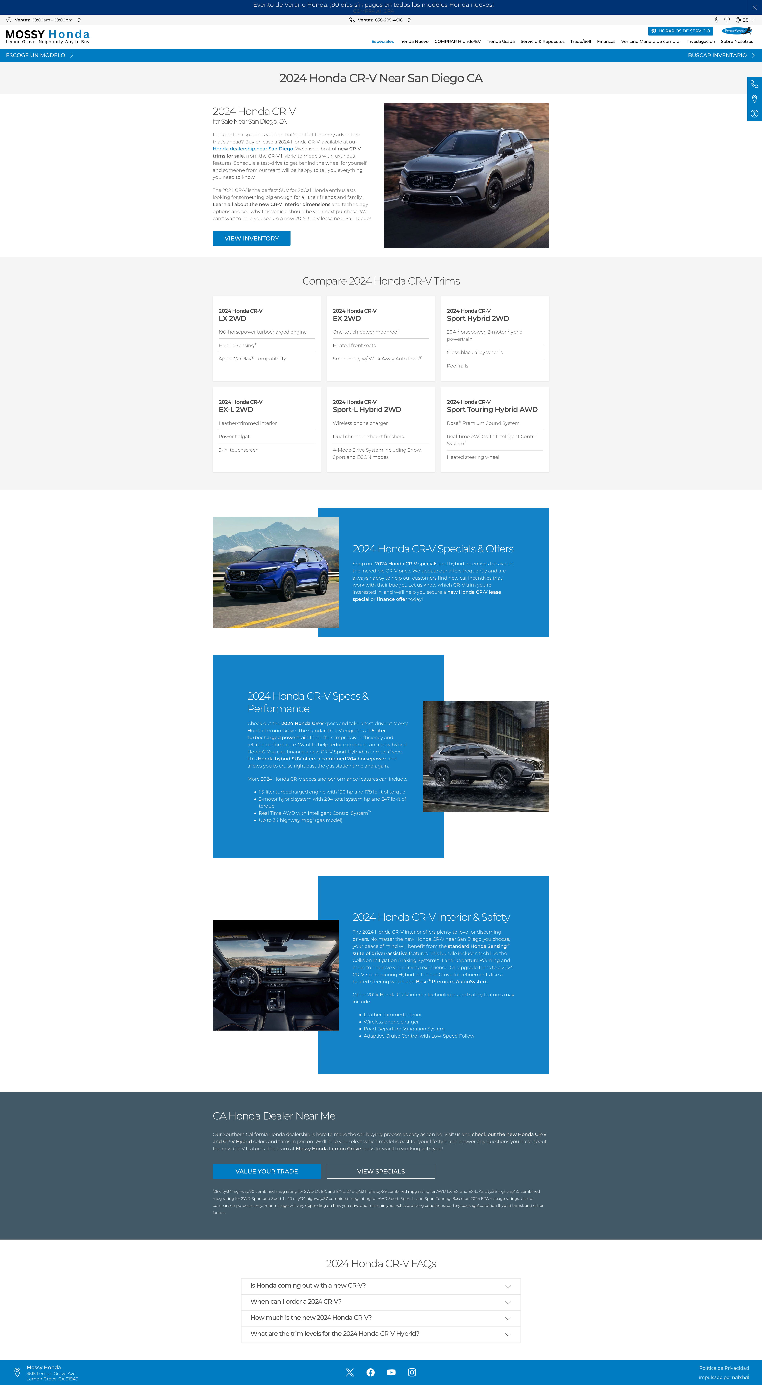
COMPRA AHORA (373, 11)
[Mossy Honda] (48, 37)
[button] (754, 7)
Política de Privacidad (724, 1368)
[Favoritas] (727, 20)
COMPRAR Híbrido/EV (458, 41)
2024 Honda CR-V (302, 723)
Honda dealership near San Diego (253, 149)
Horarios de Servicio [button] (684, 30)
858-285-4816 (389, 19)
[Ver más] (79, 20)
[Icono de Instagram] (412, 1372)
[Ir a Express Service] (737, 31)
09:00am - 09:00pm (52, 19)
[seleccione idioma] (752, 20)
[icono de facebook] (370, 1372)
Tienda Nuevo (414, 41)
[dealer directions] (19, 1373)
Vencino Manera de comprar (651, 41)
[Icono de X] (349, 1372)
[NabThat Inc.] (740, 1377)
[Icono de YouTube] (391, 1372)
